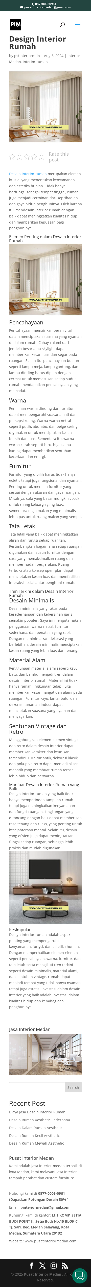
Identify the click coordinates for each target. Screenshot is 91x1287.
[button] (79, 1275)
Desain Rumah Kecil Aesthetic (34, 1135)
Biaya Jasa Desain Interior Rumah (37, 1112)
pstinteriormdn (27, 55)
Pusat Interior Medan (42, 1274)
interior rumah (35, 61)
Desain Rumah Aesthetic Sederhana (39, 1119)
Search (73, 1087)
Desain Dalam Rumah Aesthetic (35, 1127)
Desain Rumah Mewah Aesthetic (36, 1143)
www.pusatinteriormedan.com (50, 1241)
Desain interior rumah (28, 173)
